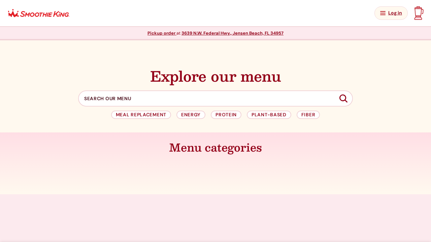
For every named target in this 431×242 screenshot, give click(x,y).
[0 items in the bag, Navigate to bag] (418, 13)
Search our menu (107, 99)
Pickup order (161, 33)
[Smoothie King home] (38, 13)
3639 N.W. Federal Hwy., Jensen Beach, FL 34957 (232, 33)
